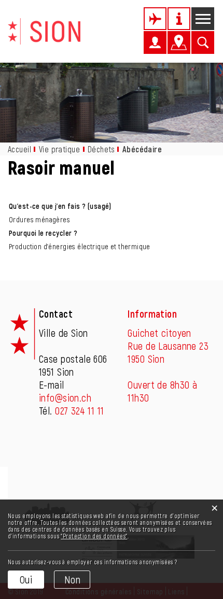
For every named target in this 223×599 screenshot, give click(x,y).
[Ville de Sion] (44, 30)
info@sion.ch (65, 397)
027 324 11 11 (79, 410)
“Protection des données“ (94, 535)
